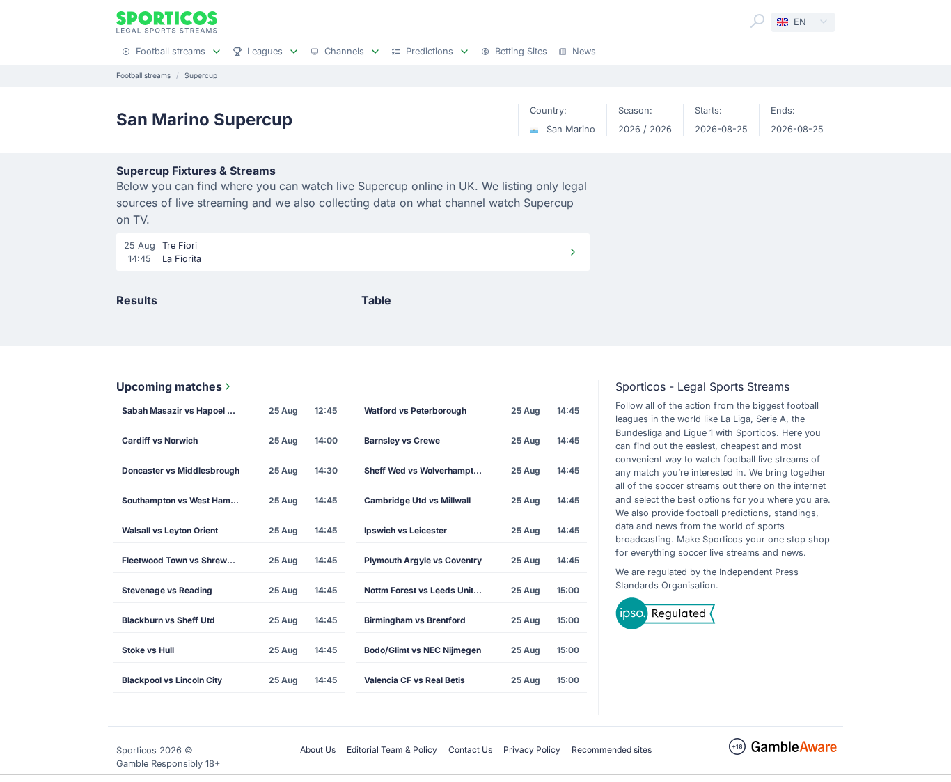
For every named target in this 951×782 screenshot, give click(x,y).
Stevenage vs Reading (167, 590)
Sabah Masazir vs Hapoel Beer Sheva (185, 410)
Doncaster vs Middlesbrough (180, 470)
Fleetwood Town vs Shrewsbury (185, 560)
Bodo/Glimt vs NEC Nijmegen (422, 650)
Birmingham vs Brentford (415, 620)
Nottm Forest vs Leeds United (424, 590)
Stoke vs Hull (148, 650)
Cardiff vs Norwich (160, 440)
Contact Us (470, 749)
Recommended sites (612, 749)
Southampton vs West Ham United (185, 500)
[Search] (757, 21)
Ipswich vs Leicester (405, 530)
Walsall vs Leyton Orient (170, 530)
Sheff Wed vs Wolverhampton (423, 470)
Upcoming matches (169, 386)
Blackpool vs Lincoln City (172, 680)
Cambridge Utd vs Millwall (417, 500)
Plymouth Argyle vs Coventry (423, 560)
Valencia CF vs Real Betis (414, 680)
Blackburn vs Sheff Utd (168, 620)
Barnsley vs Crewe (402, 440)
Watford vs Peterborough (415, 410)
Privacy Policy (531, 749)
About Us (318, 749)
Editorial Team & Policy (392, 749)
